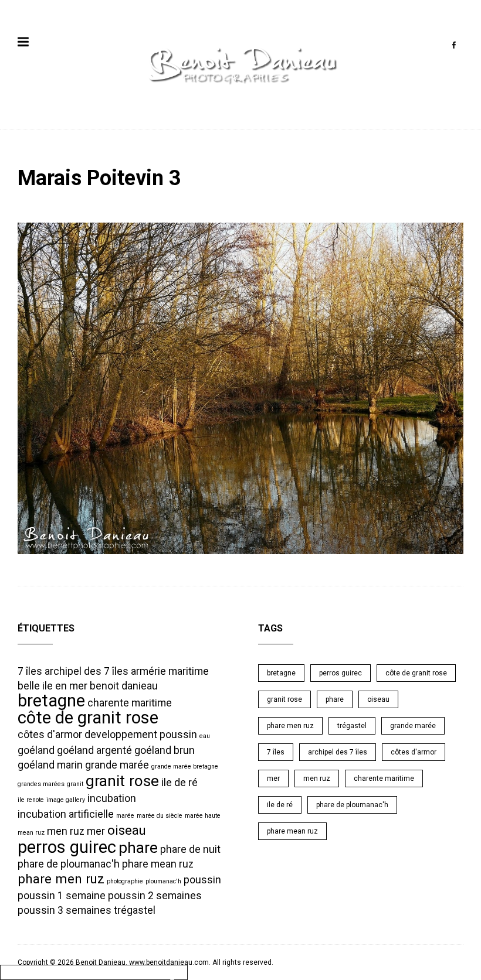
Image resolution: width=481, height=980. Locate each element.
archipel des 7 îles (86, 671)
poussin (202, 880)
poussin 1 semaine (62, 896)
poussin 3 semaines (64, 910)
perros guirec (67, 847)
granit (75, 784)
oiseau (126, 830)
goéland (36, 750)
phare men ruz (61, 879)
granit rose (122, 781)
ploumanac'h (163, 881)
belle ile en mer (52, 686)
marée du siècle (159, 815)
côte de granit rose (88, 718)
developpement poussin (140, 734)
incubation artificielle (66, 814)
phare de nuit (190, 849)
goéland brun (164, 750)
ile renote (31, 800)
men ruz (65, 831)
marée (125, 815)
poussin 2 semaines (155, 896)
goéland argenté (94, 750)
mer (96, 831)
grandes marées (41, 784)
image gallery (65, 800)
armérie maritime (170, 671)
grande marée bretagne (184, 766)
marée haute (203, 815)
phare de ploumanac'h (69, 864)
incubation (111, 798)
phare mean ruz (158, 864)
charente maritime (129, 703)
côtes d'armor (50, 734)
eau (204, 736)
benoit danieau (124, 686)
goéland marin (50, 765)
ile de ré (179, 782)
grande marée (117, 765)
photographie (125, 881)
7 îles (30, 671)
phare (138, 848)
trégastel (134, 910)
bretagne (51, 701)
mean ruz (31, 832)
